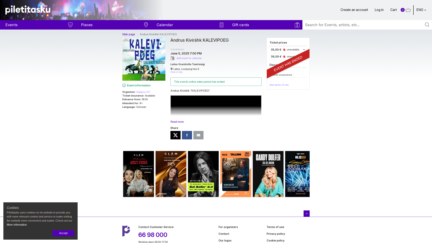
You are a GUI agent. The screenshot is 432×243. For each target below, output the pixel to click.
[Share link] (198, 135)
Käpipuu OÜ (143, 91)
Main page (128, 34)
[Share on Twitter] (175, 135)
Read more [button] (177, 121)
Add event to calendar (189, 58)
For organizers (228, 227)
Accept (63, 233)
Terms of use (275, 227)
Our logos (225, 240)
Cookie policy (276, 240)
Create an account (354, 10)
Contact (224, 233)
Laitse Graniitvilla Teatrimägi (187, 64)
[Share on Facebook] (187, 135)
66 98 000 (152, 234)
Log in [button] (379, 10)
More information (17, 224)
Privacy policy (276, 233)
